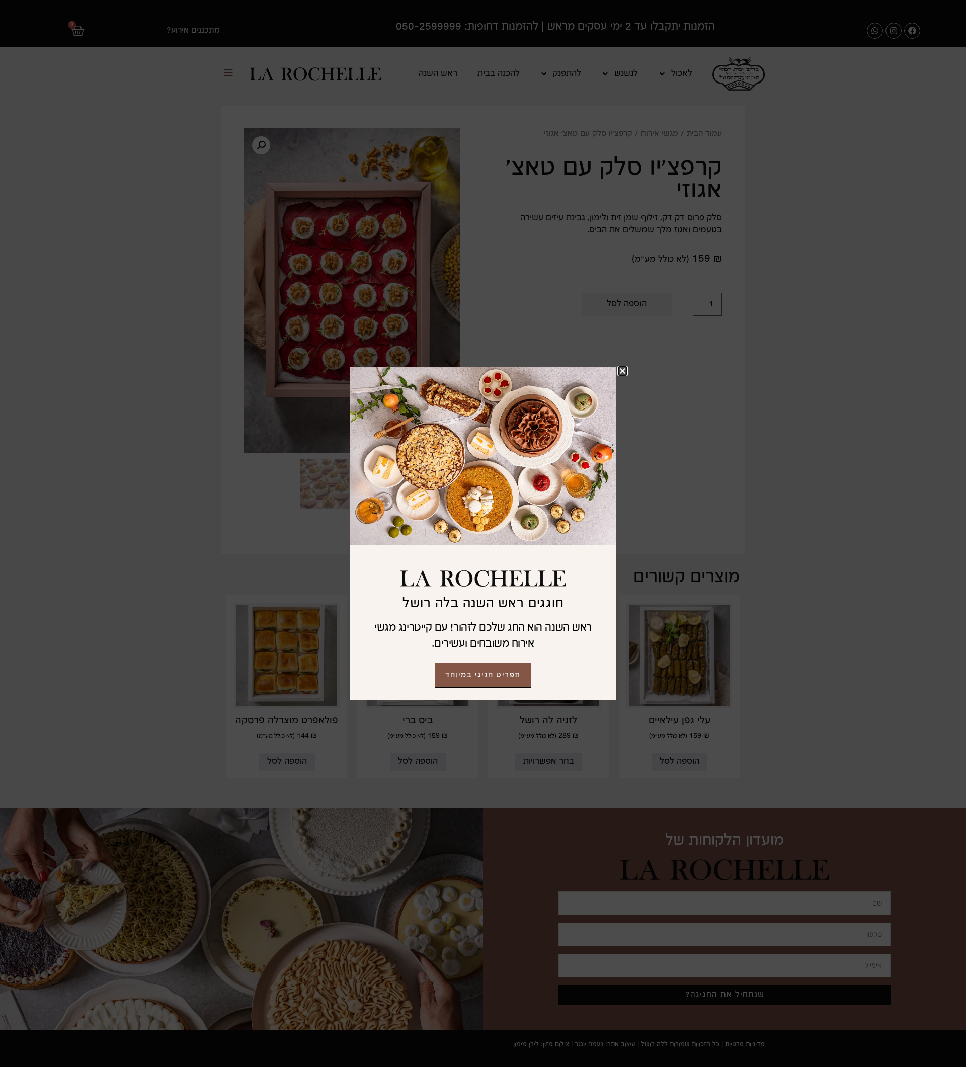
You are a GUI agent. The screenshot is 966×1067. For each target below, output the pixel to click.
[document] (483, 533)
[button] (622, 371)
